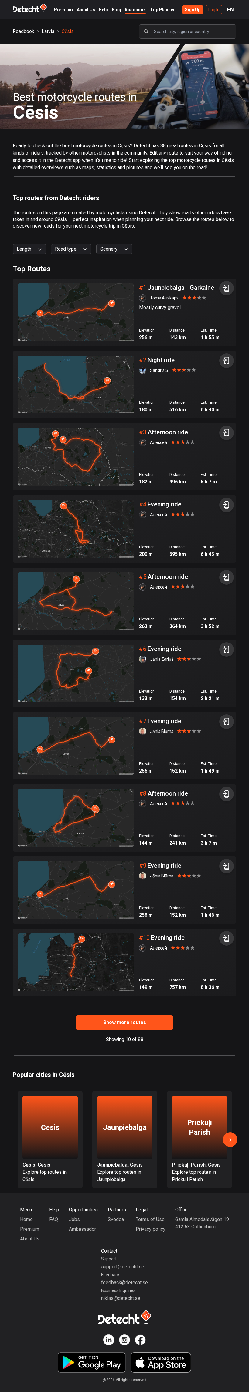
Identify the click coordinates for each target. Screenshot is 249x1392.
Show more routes (124, 1022)
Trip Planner (162, 9)
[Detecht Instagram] (124, 1340)
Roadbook (135, 9)
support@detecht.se (122, 1267)
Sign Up (192, 9)
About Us (86, 9)
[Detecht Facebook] (140, 1340)
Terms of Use (150, 1219)
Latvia (48, 31)
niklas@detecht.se (120, 1298)
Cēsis (68, 31)
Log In (214, 9)
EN (230, 9)
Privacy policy (150, 1229)
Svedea (116, 1219)
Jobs (74, 1219)
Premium (63, 9)
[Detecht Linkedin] (108, 1340)
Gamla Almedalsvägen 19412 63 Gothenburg (202, 1223)
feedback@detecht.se (124, 1282)
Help (103, 9)
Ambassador (82, 1229)
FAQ (53, 1219)
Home (26, 1219)
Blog (116, 9)
